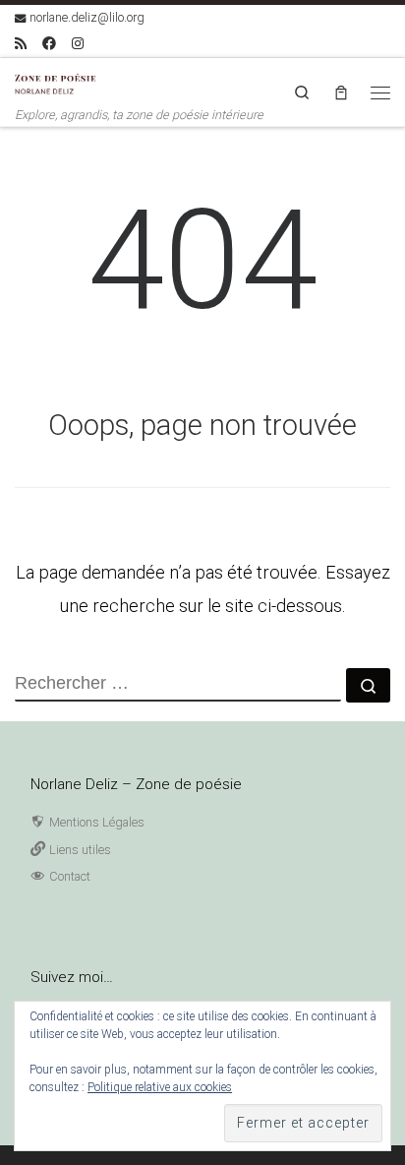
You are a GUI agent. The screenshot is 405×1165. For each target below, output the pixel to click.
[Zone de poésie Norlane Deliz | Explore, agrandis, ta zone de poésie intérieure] (59, 82)
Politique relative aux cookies (159, 1087)
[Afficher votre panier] (341, 92)
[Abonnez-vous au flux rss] (21, 44)
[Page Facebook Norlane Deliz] (49, 44)
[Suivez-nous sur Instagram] (78, 44)
